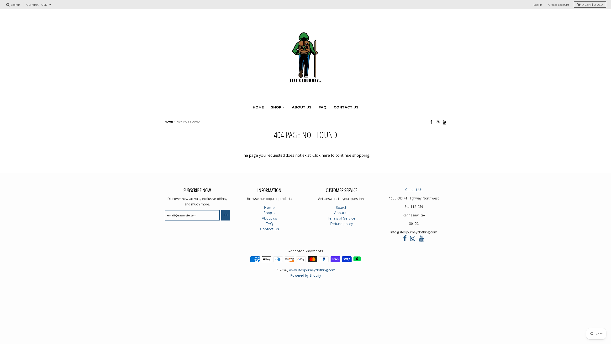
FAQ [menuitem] (323, 107)
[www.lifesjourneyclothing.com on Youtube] (444, 122)
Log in (537, 4)
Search (341, 207)
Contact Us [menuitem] (346, 107)
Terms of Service (341, 218)
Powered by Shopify (305, 275)
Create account (558, 4)
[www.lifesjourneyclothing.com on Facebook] (431, 122)
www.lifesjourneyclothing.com (312, 270)
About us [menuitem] (301, 107)
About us (269, 218)
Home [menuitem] (258, 107)
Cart (592, 4)
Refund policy (341, 224)
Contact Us (269, 229)
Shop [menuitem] (276, 107)
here (325, 155)
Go (225, 215)
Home (169, 121)
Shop (267, 213)
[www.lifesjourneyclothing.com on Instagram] (437, 122)
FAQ (269, 224)
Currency (32, 4)
